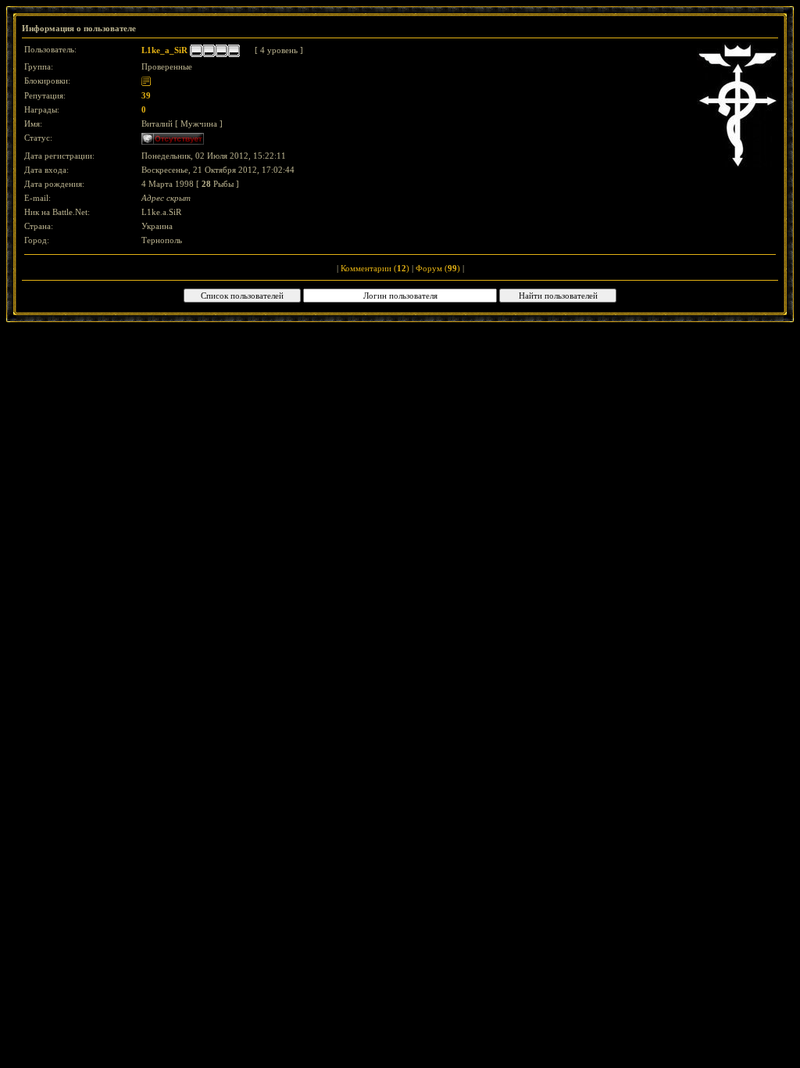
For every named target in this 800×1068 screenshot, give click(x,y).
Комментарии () (375, 268)
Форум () (438, 268)
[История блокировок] (146, 80)
